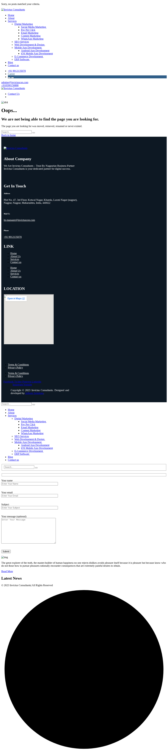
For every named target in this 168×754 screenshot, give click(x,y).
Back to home (8, 135)
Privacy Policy (15, 367)
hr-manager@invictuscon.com (19, 220)
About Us (15, 256)
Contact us (15, 262)
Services (14, 259)
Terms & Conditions (18, 364)
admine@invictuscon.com (14, 82)
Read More (7, 571)
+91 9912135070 (17, 70)
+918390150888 (10, 85)
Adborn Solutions (34, 393)
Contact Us (14, 93)
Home (13, 253)
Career (11, 73)
